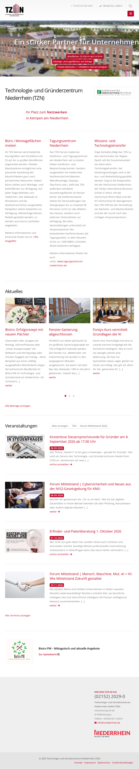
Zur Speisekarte (48, 654)
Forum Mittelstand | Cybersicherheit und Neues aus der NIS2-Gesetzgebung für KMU (90, 486)
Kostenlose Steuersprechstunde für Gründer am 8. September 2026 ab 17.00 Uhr (89, 439)
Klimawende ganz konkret (113, 329)
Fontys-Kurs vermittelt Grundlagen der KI (22, 331)
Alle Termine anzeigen (18, 615)
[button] (65, 395)
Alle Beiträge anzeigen (18, 405)
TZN (74, 425)
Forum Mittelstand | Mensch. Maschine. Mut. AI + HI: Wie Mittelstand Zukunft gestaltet (91, 576)
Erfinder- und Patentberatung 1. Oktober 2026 (85, 531)
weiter (8, 373)
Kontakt (78, 762)
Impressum (90, 762)
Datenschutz (103, 762)
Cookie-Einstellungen (122, 762)
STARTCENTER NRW (83, 5)
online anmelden (59, 464)
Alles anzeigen (60, 425)
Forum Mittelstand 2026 (93, 425)
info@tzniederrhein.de (108, 722)
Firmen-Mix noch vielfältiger (62, 331)
